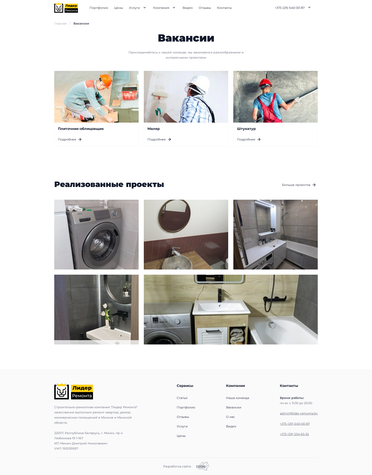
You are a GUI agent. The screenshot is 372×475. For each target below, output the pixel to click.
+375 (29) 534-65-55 (294, 434)
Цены (118, 8)
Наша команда (237, 398)
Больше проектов (296, 185)
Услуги (134, 8)
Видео (188, 8)
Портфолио (99, 8)
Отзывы (205, 8)
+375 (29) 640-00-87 (290, 8)
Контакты (224, 8)
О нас (230, 417)
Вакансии (233, 407)
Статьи (182, 398)
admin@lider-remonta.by (299, 413)
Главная (60, 23)
